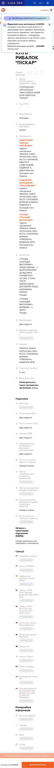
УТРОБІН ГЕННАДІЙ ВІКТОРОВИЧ (26, 217)
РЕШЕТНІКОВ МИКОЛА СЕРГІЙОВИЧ (26, 143)
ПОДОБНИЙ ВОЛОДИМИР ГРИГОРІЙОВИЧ (27, 183)
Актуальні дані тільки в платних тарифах (27, 756)
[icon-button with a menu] (51, 10)
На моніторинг (38, 765)
